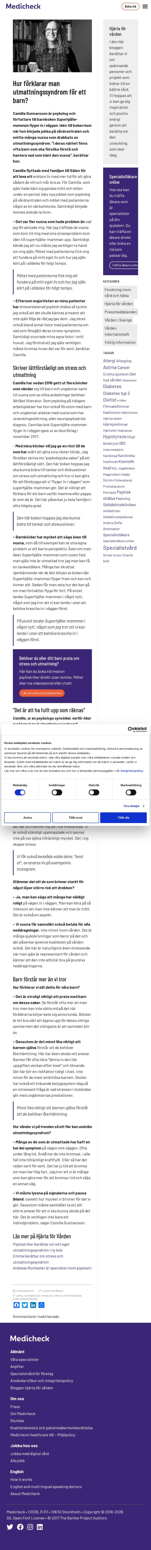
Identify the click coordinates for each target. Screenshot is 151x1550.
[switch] (57, 792)
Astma (110, 367)
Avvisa (27, 817)
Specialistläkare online (118, 541)
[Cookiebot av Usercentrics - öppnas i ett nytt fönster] (131, 729)
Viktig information (120, 342)
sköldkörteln (111, 511)
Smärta (108, 523)
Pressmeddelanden (121, 311)
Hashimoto (111, 412)
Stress (57, 1295)
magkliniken (126, 468)
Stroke (117, 555)
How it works (21, 1479)
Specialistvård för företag (31, 1373)
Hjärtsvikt (110, 430)
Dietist (109, 399)
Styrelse (17, 1420)
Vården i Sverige (118, 319)
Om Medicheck (22, 1413)
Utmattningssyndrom (25, 1299)
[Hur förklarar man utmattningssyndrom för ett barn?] (52, 46)
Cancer (123, 367)
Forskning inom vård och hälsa (118, 292)
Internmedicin (113, 450)
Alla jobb (17, 1460)
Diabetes (112, 386)
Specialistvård (120, 547)
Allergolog (123, 361)
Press (15, 1406)
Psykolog (46, 1295)
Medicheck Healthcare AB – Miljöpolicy (42, 1434)
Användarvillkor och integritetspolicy (41, 1380)
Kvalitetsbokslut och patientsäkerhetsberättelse (51, 1427)
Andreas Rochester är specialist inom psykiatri (52, 1267)
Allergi (109, 360)
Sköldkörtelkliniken (119, 504)
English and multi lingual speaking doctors (46, 1486)
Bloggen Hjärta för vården (31, 1387)
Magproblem (112, 474)
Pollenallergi (123, 480)
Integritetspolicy (132, 770)
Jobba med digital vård (29, 1453)
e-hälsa (121, 400)
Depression (129, 380)
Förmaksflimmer (116, 406)
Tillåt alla (123, 817)
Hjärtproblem (112, 418)
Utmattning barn (71, 1295)
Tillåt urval (75, 817)
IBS (122, 443)
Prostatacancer (114, 486)
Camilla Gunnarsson (28, 1295)
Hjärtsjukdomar (115, 424)
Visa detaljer (132, 806)
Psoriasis (109, 492)
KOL (115, 468)
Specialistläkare (116, 534)
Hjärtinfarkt (129, 412)
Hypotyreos (115, 436)
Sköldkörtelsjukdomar (118, 517)
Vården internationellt (117, 331)
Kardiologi (110, 456)
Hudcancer (124, 430)
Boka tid (130, 6)
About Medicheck (25, 1493)
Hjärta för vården (52, 1291)
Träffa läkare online (126, 265)
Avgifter (17, 1366)
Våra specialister (24, 1359)
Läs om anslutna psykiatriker (42, 693)
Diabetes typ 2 (116, 393)
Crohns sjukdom (116, 374)
